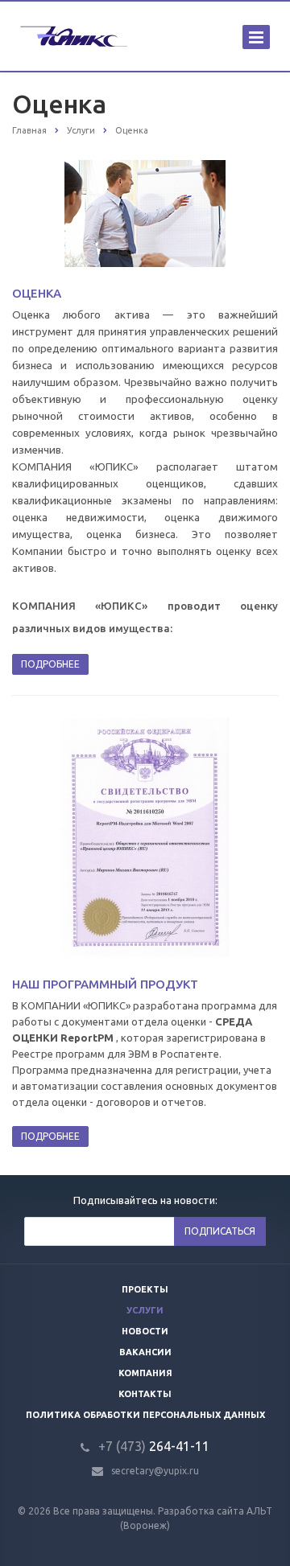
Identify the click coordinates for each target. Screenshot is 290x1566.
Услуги (145, 1310)
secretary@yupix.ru (155, 1470)
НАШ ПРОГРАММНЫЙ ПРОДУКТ (105, 984)
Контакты (145, 1394)
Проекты (145, 1289)
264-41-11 (153, 1446)
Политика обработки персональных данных (145, 1415)
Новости (145, 1331)
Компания (145, 1373)
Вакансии (145, 1352)
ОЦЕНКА (36, 293)
